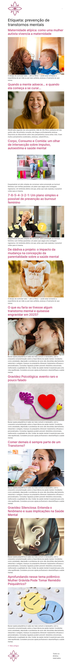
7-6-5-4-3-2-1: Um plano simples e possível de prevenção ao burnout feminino (33, 198)
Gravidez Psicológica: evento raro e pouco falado (33, 378)
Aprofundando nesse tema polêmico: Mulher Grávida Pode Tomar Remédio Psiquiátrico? (34, 580)
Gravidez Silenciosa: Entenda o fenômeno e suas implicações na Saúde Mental (36, 511)
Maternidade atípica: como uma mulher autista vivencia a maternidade (35, 32)
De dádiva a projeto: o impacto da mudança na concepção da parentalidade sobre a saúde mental (33, 253)
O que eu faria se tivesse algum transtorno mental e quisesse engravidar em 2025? (30, 311)
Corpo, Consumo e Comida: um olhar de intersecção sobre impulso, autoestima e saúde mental (34, 144)
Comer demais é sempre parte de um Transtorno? (34, 443)
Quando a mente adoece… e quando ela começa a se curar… (33, 86)
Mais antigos (13, 646)
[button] (62, 8)
